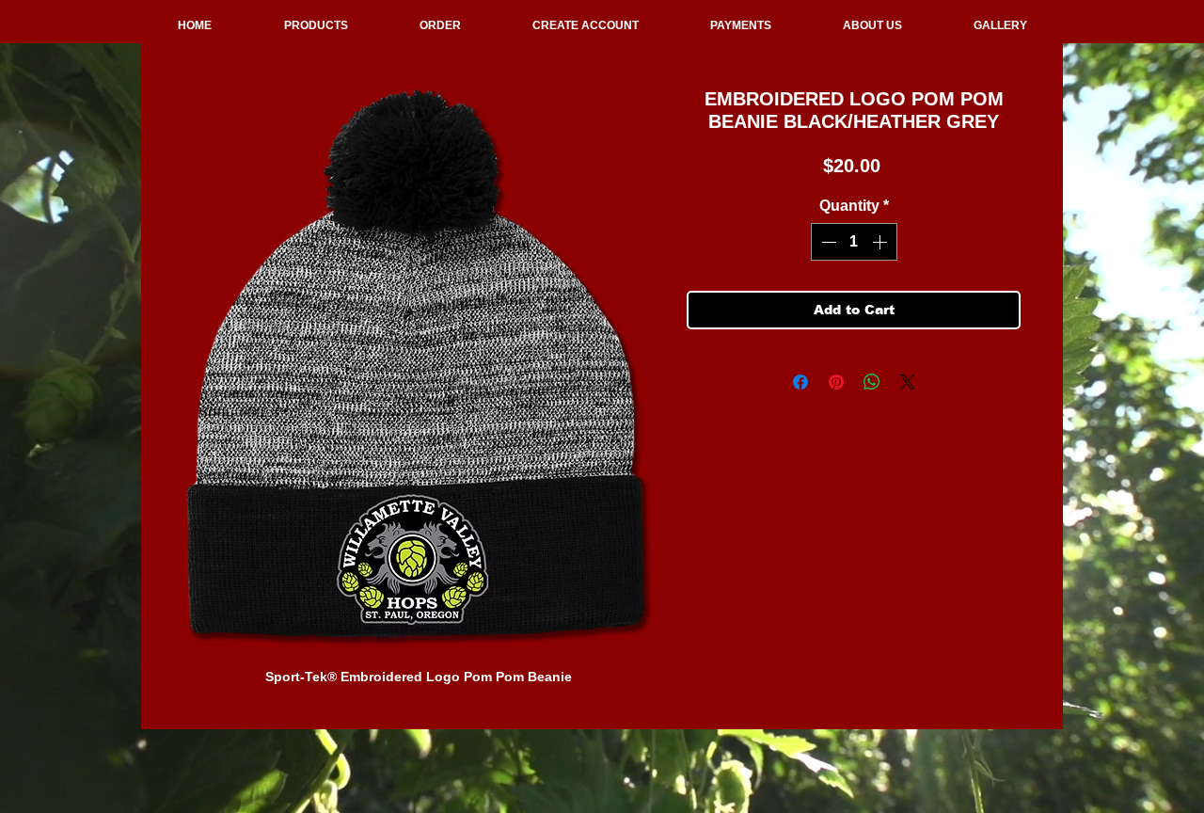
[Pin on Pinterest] (836, 382)
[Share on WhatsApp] (872, 382)
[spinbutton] (854, 242)
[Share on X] (907, 382)
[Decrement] (827, 242)
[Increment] (881, 242)
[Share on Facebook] (800, 382)
